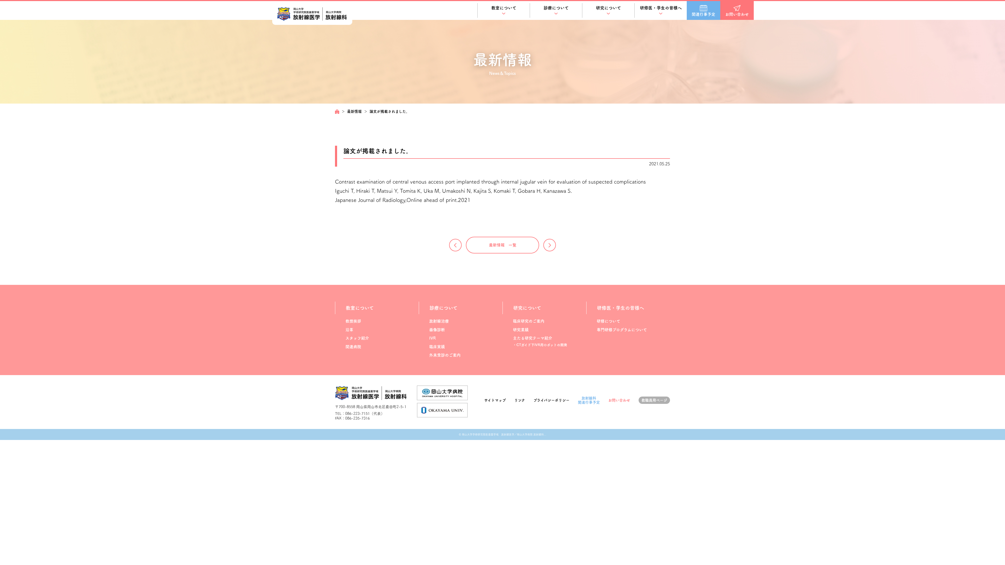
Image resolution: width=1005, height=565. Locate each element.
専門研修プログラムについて (622, 330)
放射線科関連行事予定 (589, 400)
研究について (608, 8)
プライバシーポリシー (551, 400)
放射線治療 (439, 321)
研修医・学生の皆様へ (661, 8)
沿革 (349, 330)
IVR (432, 338)
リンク (519, 400)
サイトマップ (495, 400)
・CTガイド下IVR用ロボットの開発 (540, 345)
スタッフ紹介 (357, 338)
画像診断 (437, 330)
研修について (608, 321)
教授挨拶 (353, 321)
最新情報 (354, 111)
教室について (503, 8)
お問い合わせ (619, 400)
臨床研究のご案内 (528, 321)
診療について (556, 8)
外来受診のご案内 (445, 355)
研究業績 (521, 330)
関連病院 (353, 347)
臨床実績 (437, 347)
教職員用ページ (654, 400)
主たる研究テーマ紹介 (532, 338)
